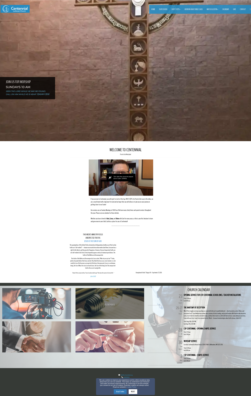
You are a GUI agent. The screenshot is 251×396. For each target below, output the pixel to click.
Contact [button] (243, 9)
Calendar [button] (225, 9)
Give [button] (234, 9)
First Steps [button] (175, 9)
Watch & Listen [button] (212, 9)
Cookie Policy (131, 387)
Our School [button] (163, 9)
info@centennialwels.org (127, 375)
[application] (121, 177)
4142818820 (127, 377)
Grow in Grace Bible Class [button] (194, 9)
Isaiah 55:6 (43, 94)
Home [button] (153, 9)
